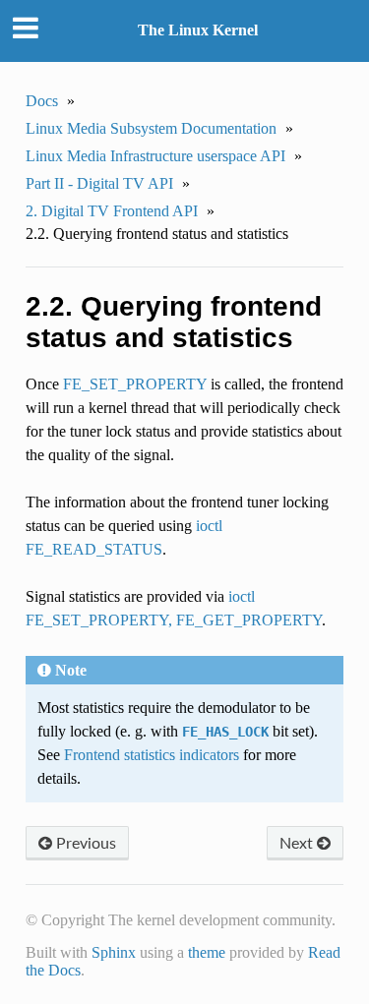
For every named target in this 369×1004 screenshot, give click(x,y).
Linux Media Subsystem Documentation (151, 128)
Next (298, 842)
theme (206, 952)
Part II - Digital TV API (99, 183)
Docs (42, 100)
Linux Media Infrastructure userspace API (155, 156)
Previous (84, 842)
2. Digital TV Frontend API (112, 211)
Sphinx (114, 952)
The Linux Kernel (198, 30)
